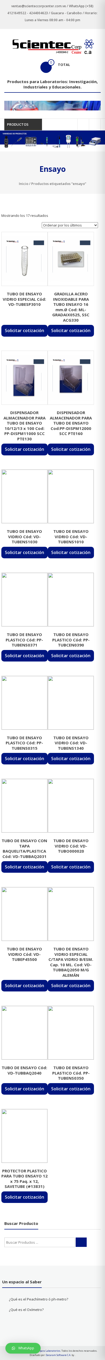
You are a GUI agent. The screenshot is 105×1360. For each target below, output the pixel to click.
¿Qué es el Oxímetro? (26, 1309)
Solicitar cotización (24, 330)
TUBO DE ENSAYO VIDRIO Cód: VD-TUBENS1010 (71, 536)
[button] (23, 1348)
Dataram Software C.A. (58, 1355)
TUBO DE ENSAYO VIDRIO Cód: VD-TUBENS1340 (71, 743)
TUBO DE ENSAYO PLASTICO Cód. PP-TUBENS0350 (71, 1073)
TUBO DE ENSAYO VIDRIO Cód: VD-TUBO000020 (71, 846)
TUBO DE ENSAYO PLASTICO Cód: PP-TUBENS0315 (24, 743)
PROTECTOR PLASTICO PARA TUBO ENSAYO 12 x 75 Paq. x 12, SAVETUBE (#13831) (24, 1178)
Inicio (23, 183)
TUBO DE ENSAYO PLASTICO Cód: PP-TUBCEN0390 (71, 640)
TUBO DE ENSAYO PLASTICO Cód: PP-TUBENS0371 (24, 640)
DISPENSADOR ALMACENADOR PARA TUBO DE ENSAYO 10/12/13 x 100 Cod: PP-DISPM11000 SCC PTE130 (25, 425)
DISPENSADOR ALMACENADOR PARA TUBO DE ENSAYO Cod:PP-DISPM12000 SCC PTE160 (71, 423)
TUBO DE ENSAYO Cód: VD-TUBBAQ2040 (24, 1070)
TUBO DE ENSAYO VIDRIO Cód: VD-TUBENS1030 (24, 536)
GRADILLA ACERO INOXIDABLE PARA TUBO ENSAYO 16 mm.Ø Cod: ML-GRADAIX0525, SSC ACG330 (70, 307)
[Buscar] (81, 1242)
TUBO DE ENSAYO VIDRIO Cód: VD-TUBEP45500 (24, 954)
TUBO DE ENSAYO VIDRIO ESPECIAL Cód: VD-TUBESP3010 (24, 299)
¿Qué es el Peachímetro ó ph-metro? (38, 1299)
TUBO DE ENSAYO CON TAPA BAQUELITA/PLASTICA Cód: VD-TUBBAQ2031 (24, 848)
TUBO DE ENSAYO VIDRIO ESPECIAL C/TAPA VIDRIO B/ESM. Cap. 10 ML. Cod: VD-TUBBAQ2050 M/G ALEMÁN (70, 962)
